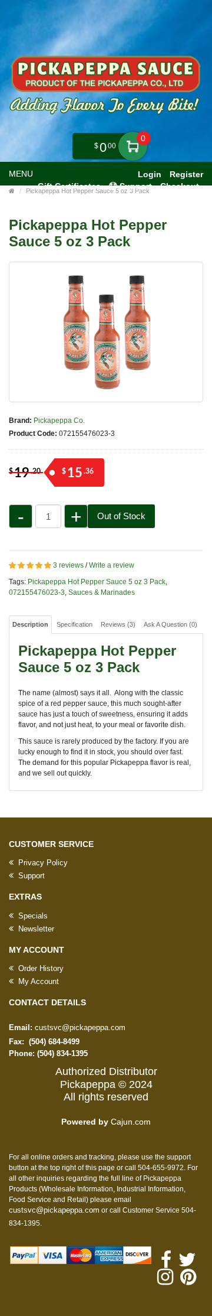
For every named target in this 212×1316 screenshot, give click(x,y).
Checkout (179, 186)
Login (149, 174)
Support (30, 875)
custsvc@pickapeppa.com (80, 1027)
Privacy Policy (42, 862)
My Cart (132, 146)
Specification (74, 624)
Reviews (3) (118, 624)
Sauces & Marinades (101, 592)
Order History (40, 968)
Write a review (111, 565)
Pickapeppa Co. (59, 420)
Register (186, 174)
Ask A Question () (170, 624)
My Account (37, 981)
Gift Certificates (69, 186)
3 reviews (68, 565)
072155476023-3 (37, 592)
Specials (32, 915)
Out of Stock (121, 516)
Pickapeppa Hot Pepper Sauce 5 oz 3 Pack (96, 582)
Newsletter (35, 928)
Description (30, 624)
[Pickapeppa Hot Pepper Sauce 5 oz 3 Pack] (106, 332)
